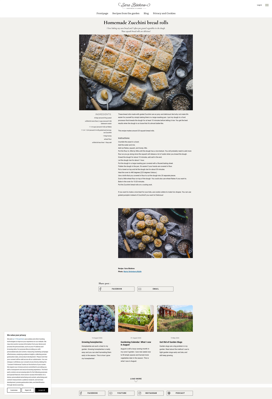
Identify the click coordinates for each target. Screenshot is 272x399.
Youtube (121, 393)
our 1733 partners (18, 339)
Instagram (151, 393)
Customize (13, 390)
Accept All (41, 390)
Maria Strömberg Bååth (133, 272)
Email (156, 289)
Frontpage (102, 13)
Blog (146, 13)
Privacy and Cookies (164, 13)
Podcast (180, 393)
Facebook (117, 289)
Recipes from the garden (126, 13)
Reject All (28, 390)
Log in (259, 5)
